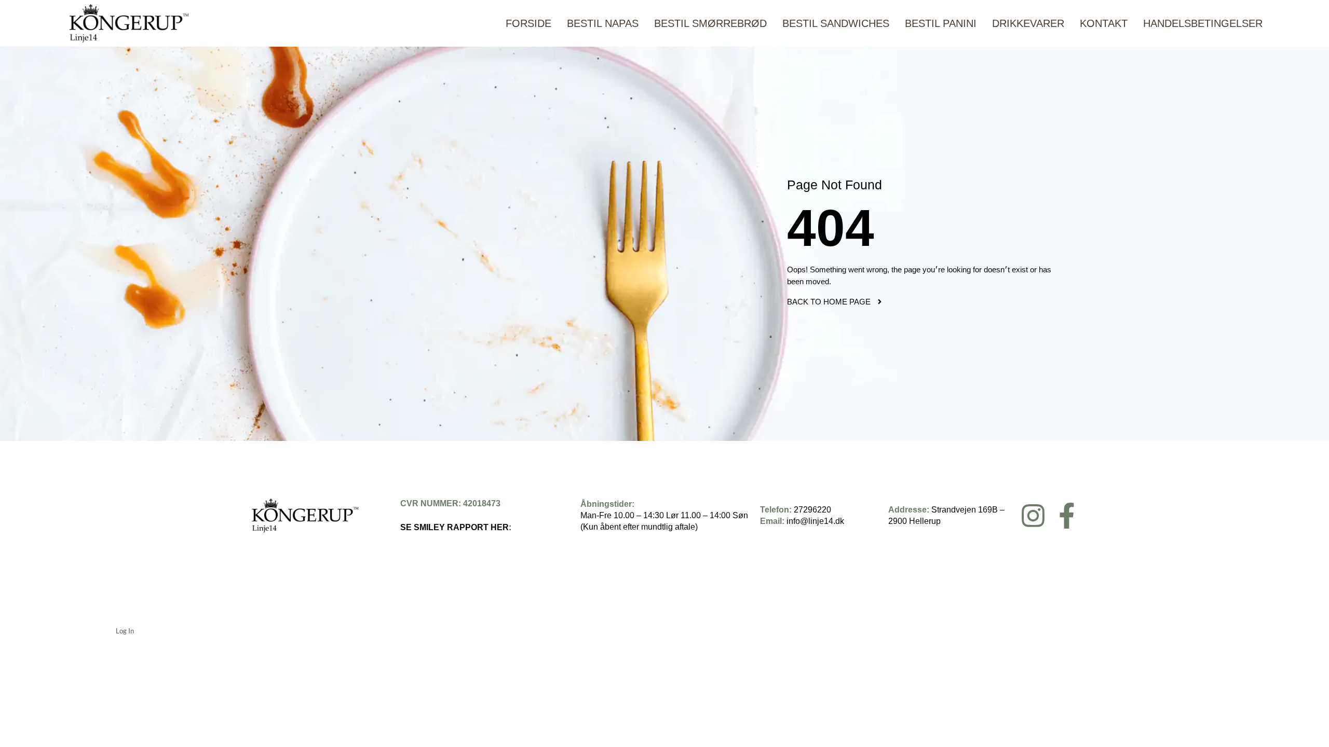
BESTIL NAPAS (603, 23)
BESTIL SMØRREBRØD (710, 23)
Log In (125, 631)
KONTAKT (1104, 23)
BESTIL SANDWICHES (835, 23)
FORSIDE (528, 23)
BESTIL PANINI (941, 23)
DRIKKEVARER (1028, 23)
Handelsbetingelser (1203, 23)
